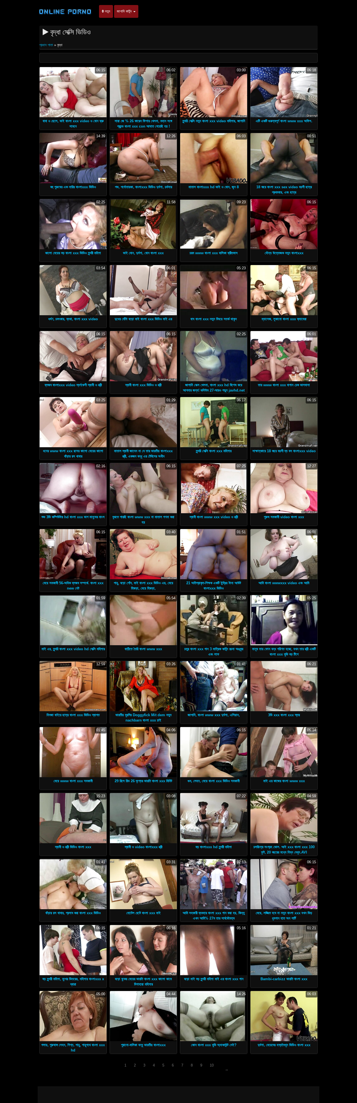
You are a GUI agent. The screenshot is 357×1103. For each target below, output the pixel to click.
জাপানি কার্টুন (125, 11)
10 (212, 1065)
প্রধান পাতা (46, 45)
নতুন (107, 11)
